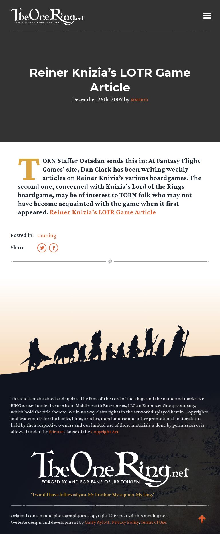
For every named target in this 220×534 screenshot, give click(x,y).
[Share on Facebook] (53, 247)
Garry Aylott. (97, 522)
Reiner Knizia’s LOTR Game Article (103, 212)
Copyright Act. (105, 431)
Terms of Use (153, 522)
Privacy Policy (125, 522)
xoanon (139, 99)
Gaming (46, 235)
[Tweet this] (41, 247)
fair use (56, 431)
